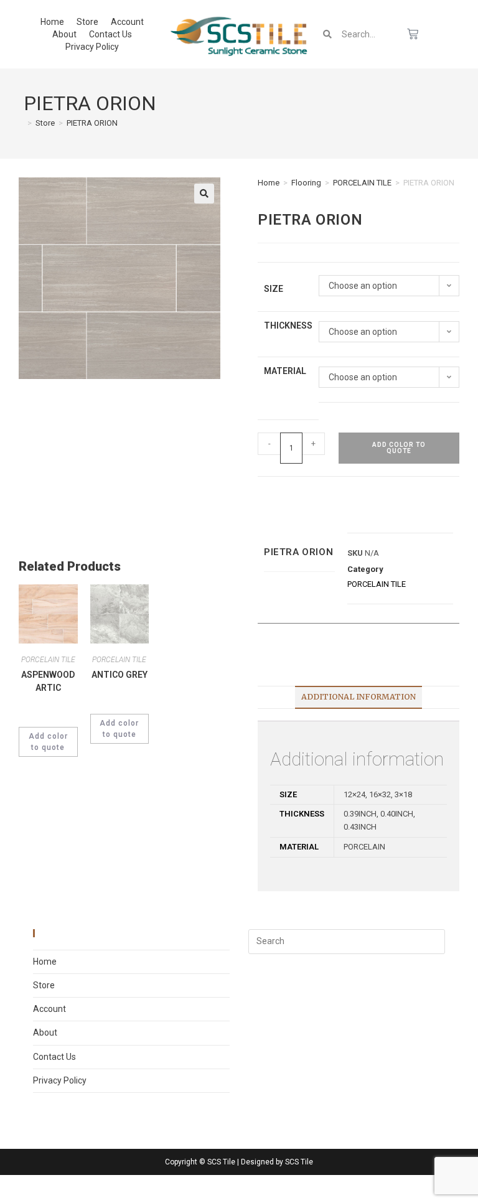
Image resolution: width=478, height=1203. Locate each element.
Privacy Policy (92, 47)
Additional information (358, 696)
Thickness (288, 325)
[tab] (358, 697)
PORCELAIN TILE (362, 182)
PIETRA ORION (92, 123)
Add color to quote (399, 447)
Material (285, 371)
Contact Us (110, 34)
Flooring (306, 182)
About (64, 34)
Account (127, 22)
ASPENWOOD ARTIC (48, 681)
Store (87, 22)
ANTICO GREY (119, 675)
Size (273, 289)
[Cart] (412, 34)
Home (52, 22)
